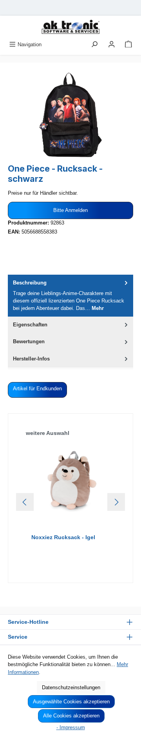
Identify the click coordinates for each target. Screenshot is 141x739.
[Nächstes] (116, 502)
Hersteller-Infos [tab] (31, 359)
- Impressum (70, 727)
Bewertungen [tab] (29, 341)
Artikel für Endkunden (37, 388)
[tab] (70, 296)
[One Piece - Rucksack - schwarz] (70, 115)
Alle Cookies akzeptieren (71, 716)
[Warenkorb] (128, 44)
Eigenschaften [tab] (30, 325)
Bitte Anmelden (70, 210)
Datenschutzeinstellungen (71, 687)
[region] (70, 115)
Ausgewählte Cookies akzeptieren (71, 702)
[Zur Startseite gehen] (70, 27)
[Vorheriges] (25, 502)
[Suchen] (94, 44)
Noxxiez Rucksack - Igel (63, 537)
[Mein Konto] (111, 44)
